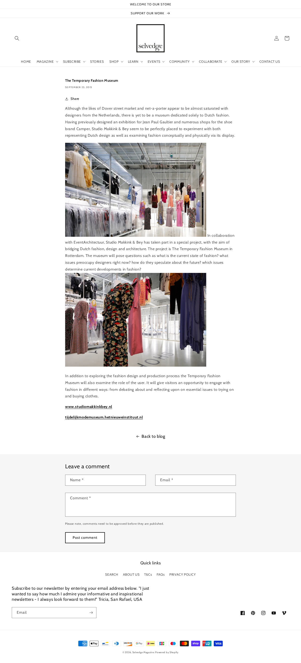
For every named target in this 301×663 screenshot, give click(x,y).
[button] (17, 38)
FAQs (161, 574)
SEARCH (111, 574)
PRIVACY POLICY (182, 574)
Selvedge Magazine (143, 652)
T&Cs (148, 574)
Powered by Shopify (166, 652)
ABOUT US (131, 574)
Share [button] (75, 99)
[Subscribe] (91, 612)
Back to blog (153, 436)
